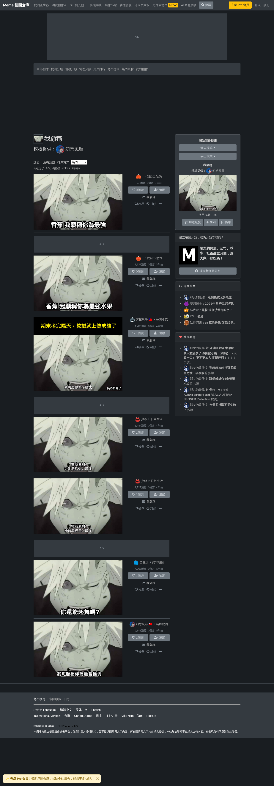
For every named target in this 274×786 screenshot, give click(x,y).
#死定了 (39, 168)
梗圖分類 (57, 69)
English (96, 710)
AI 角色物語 (189, 5)
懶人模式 (207, 148)
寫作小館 (111, 5)
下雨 (66, 699)
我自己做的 (154, 176)
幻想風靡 (74, 149)
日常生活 (157, 419)
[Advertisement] (137, 103)
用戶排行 (99, 69)
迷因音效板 (142, 5)
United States (83, 716)
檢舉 (141, 204)
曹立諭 (144, 562)
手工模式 (207, 156)
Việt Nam (127, 716)
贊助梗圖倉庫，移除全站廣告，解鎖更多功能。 (50, 779)
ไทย (140, 716)
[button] (160, 204)
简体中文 (82, 710)
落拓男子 (142, 320)
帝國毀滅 (55, 699)
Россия (151, 716)
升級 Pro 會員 (240, 5)
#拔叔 (56, 168)
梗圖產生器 (41, 5)
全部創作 (43, 69)
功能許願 (126, 5)
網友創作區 (59, 5)
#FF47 (66, 168)
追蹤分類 (71, 69)
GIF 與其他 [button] (77, 5)
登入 (258, 5)
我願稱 (151, 197)
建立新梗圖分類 (209, 271)
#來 (48, 168)
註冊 (267, 5)
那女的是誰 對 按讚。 (210, 355)
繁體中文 (66, 710)
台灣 (67, 716)
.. (142, 176)
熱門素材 (128, 69)
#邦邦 (76, 168)
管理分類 (85, 69)
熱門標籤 (113, 69)
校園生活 (162, 320)
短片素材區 (164, 5)
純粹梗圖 (158, 562)
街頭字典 (96, 5)
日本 (99, 716)
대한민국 (112, 716)
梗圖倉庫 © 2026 (44, 726)
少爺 (144, 419)
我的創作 (142, 69)
